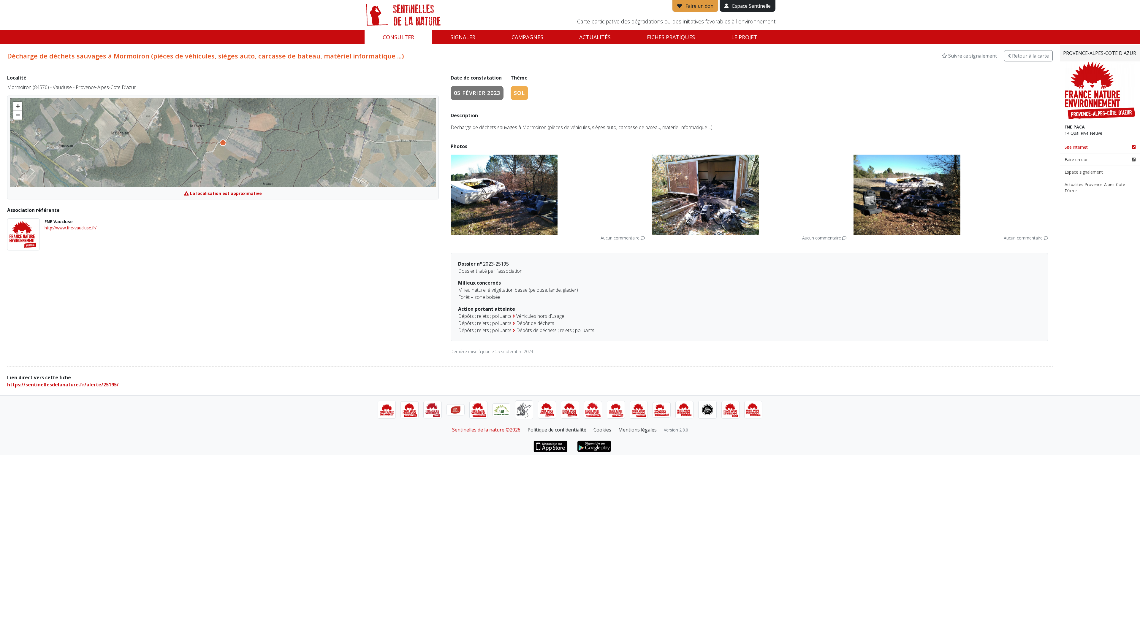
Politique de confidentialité (557, 429)
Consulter (398, 37)
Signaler (462, 37)
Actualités (595, 37)
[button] (17, 106)
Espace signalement (1084, 172)
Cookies (602, 429)
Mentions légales (637, 429)
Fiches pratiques (671, 37)
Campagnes (527, 37)
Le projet (744, 37)
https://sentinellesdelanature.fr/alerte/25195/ (63, 384)
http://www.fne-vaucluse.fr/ (70, 228)
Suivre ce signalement (972, 56)
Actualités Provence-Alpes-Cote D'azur (1095, 187)
